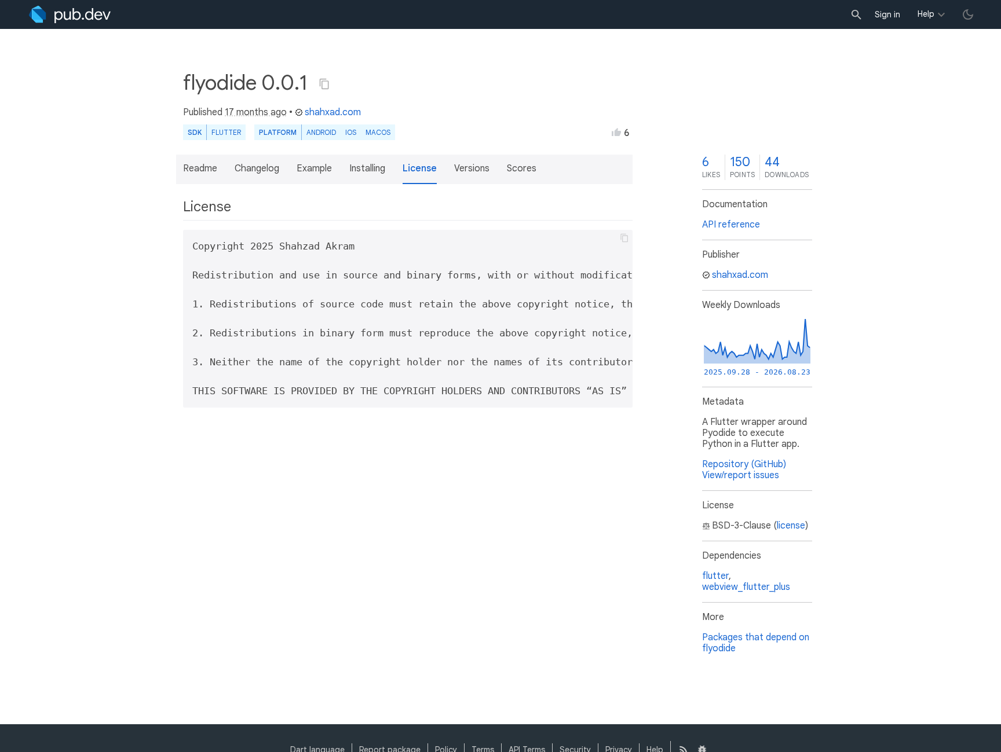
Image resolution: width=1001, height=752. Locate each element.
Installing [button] (367, 168)
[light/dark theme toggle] (968, 14)
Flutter (226, 132)
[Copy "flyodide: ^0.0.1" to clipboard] (324, 84)
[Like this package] (616, 132)
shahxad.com (333, 112)
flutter (715, 576)
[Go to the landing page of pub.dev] (70, 14)
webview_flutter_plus (746, 587)
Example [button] (314, 168)
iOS (350, 132)
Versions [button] (471, 168)
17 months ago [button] (256, 112)
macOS (378, 132)
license (791, 525)
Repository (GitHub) (744, 464)
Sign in (887, 14)
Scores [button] (521, 168)
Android (321, 132)
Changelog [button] (257, 168)
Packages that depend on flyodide (755, 643)
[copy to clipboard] (624, 238)
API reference (731, 224)
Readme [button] (200, 168)
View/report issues (740, 475)
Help (926, 14)
